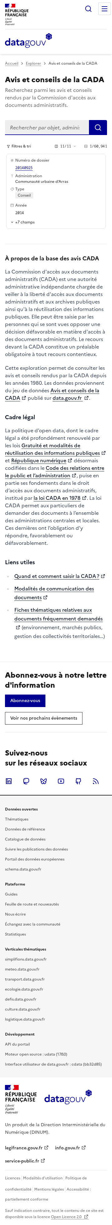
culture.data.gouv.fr (22, 1009)
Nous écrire (15, 914)
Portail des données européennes (34, 859)
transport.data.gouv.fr (25, 979)
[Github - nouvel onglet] (78, 781)
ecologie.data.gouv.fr (24, 989)
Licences (12, 1178)
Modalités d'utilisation (43, 1178)
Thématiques (16, 819)
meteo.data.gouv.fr (22, 969)
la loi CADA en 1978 (57, 498)
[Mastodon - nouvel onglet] (26, 781)
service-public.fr (22, 1161)
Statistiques (15, 934)
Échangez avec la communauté (32, 924)
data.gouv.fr (68, 398)
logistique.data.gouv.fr (25, 1019)
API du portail (17, 1044)
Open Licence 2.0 (66, 1217)
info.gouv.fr (67, 1148)
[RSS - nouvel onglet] (96, 781)
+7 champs (25, 222)
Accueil (11, 63)
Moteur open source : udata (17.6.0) (36, 1054)
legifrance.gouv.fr (24, 1148)
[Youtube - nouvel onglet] (61, 781)
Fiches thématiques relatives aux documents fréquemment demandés (58, 614)
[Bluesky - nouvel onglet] (43, 781)
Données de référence (25, 829)
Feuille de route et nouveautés (32, 904)
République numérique (38, 460)
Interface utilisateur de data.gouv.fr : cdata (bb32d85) (53, 1064)
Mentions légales (49, 1189)
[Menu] (104, 9)
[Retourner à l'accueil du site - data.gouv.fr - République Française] (67, 1099)
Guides (11, 894)
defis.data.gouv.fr (20, 999)
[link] (25, 701)
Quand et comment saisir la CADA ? (56, 576)
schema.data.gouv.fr (23, 869)
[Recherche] (88, 9)
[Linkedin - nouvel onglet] (8, 781)
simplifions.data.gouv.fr (26, 959)
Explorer (33, 63)
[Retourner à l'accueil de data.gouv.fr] (28, 41)
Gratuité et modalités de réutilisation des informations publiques (52, 449)
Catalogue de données (25, 839)
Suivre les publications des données (36, 849)
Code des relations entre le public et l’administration (54, 471)
